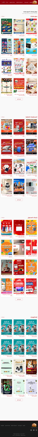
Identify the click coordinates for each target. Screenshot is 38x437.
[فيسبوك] (36, 430)
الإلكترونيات (2, 425)
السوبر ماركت (26, 2)
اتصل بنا (14, 435)
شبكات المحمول (12, 2)
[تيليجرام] (34, 430)
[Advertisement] (19, 8)
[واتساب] (31, 430)
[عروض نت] (34, 425)
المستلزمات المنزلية (19, 2)
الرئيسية (31, 2)
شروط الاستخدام (17, 435)
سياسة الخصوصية (23, 435)
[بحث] (6, 2)
